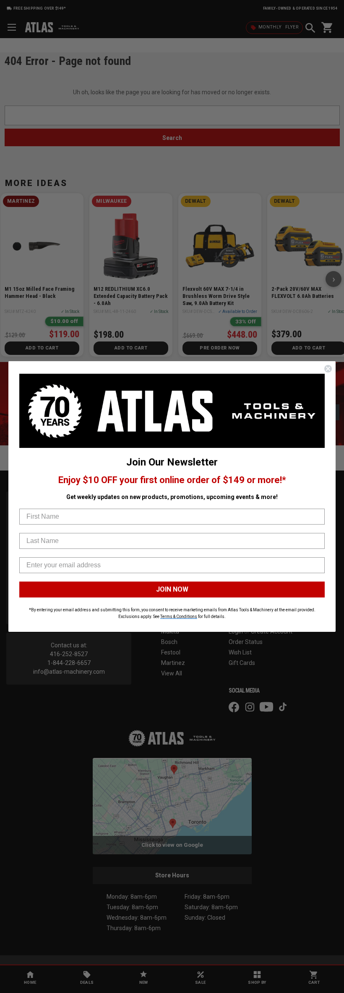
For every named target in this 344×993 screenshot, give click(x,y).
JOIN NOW (172, 589)
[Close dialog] (328, 369)
